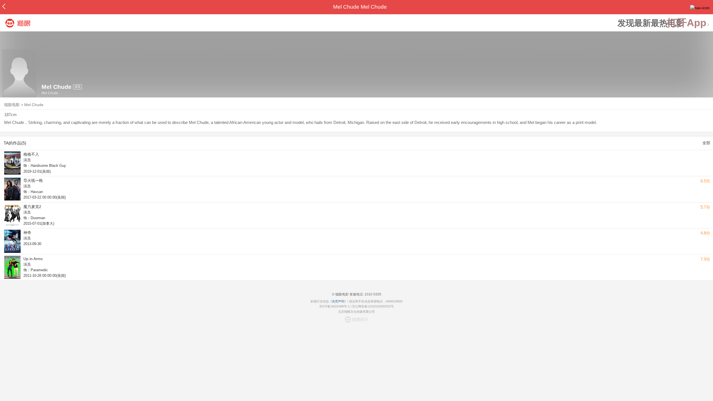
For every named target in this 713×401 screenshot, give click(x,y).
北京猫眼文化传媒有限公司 (356, 311)
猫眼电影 (12, 104)
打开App (686, 23)
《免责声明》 (338, 301)
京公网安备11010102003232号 (373, 306)
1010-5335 (372, 294)
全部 (706, 143)
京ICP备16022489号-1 (334, 306)
